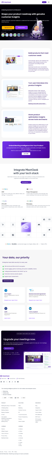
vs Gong (20, 435)
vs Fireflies (20, 433)
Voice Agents (4, 416)
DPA (12, 451)
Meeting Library (4, 421)
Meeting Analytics (5, 410)
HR (19, 412)
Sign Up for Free (8, 27)
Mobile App (5, 391)
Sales (19, 405)
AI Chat (2, 414)
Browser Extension (7, 394)
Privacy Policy (4, 435)
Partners (3, 428)
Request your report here (10, 300)
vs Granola (20, 437)
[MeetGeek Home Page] (4, 376)
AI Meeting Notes (4, 407)
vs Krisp (20, 445)
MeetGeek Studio (4, 437)
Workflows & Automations (6, 418)
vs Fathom (20, 428)
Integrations (37, 407)
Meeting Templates (5, 412)
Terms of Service (4, 433)
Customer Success (22, 410)
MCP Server (37, 416)
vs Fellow (20, 431)
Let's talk (26, 153)
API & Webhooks (38, 414)
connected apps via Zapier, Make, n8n (28, 244)
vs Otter (20, 440)
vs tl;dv (19, 444)
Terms (9, 451)
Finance (20, 419)
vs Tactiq (20, 442)
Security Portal (38, 420)
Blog (36, 405)
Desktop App (6, 393)
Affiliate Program (4, 431)
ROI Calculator (38, 419)
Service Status (38, 412)
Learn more (7, 318)
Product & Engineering (22, 416)
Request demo (21, 27)
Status (15, 451)
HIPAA (36, 422)
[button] (49, 2)
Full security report (8, 280)
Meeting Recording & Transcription (8, 405)
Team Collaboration (5, 419)
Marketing (20, 407)
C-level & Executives (22, 414)
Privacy (5, 451)
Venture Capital (21, 421)
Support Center (38, 410)
